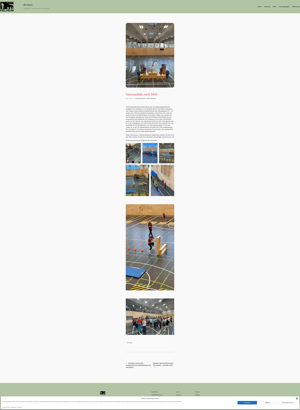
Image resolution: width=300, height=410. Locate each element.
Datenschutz (13, 407)
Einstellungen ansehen (288, 402)
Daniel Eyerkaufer (140, 98)
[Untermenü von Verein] (262, 6)
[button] (297, 398)
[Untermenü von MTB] (276, 6)
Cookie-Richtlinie (6, 407)
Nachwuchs (153, 98)
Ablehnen (267, 402)
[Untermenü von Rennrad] (270, 6)
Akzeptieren (247, 402)
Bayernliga (129, 342)
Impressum (19, 407)
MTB (148, 98)
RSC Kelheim (28, 5)
